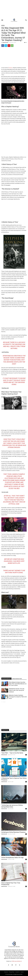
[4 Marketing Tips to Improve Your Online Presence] (14, 767)
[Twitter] (5, 45)
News (3, 698)
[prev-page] (2, 702)
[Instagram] (12, 965)
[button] (2, 20)
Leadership (4, 685)
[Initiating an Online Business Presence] (14, 821)
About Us (6, 972)
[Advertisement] (14, 9)
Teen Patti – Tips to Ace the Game (12, 753)
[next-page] (4, 702)
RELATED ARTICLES (6, 678)
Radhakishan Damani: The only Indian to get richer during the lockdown (16, 690)
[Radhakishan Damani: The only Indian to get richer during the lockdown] (4, 690)
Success (3, 25)
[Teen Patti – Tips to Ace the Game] (14, 742)
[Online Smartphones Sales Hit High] (14, 846)
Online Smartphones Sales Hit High (12, 857)
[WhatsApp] (12, 45)
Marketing (3, 691)
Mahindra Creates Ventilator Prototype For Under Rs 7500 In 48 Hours (18, 697)
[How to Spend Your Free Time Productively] (14, 872)
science (10, 67)
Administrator (5, 42)
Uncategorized (4, 829)
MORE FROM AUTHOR (17, 678)
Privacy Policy (11, 972)
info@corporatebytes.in (16, 961)
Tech (2, 802)
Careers (22, 972)
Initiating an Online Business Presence (13, 832)
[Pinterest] (9, 45)
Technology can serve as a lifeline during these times (12, 806)
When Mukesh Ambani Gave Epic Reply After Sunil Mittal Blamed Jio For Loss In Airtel (17, 684)
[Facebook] (2, 45)
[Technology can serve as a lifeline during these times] (14, 794)
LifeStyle (3, 750)
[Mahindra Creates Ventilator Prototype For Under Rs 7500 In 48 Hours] (4, 696)
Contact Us (17, 972)
